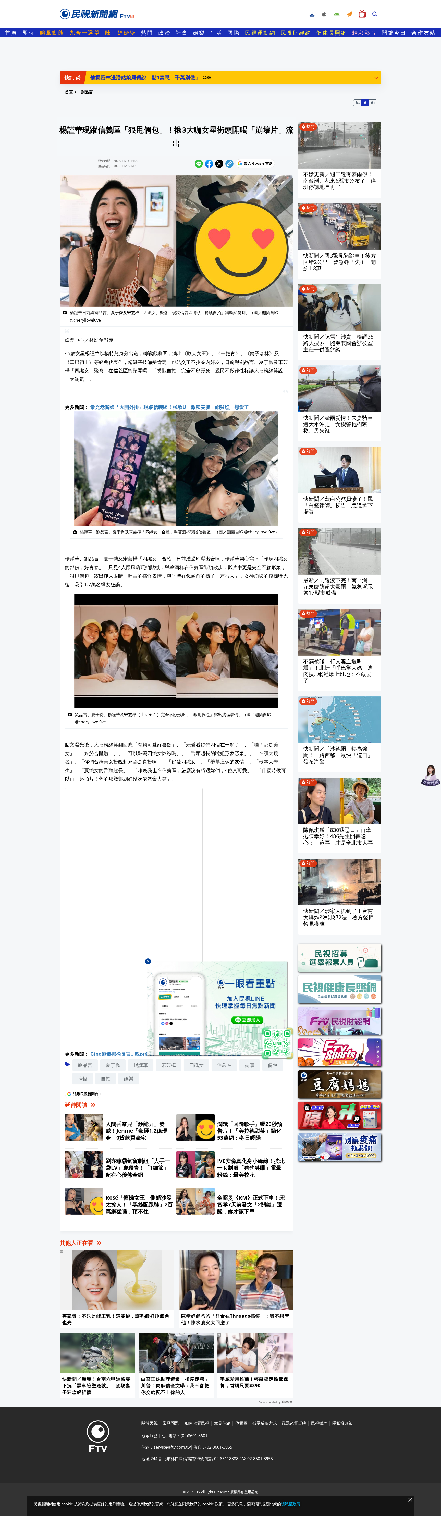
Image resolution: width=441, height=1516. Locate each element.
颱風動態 (52, 32)
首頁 (11, 32)
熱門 (147, 32)
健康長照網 (331, 32)
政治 (164, 32)
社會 (182, 32)
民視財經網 (296, 32)
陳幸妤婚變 (120, 32)
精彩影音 (364, 32)
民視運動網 (260, 32)
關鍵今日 (394, 32)
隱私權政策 (290, 1503)
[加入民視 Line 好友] (220, 1011)
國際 (234, 32)
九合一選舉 (84, 32)
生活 (216, 32)
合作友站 (423, 32)
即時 (28, 32)
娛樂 (199, 32)
